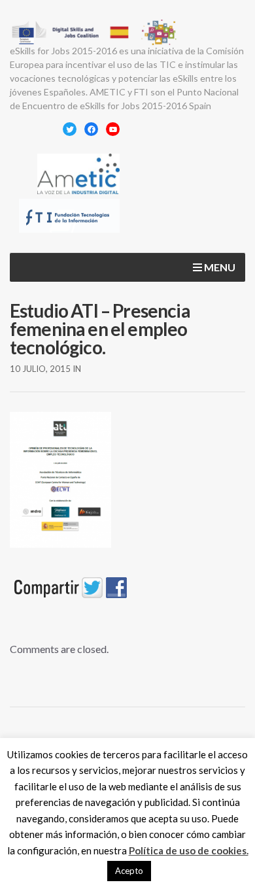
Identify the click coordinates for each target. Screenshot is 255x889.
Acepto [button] (129, 870)
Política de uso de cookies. (188, 850)
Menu (218, 267)
